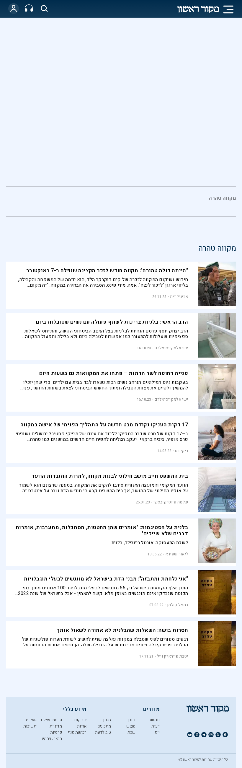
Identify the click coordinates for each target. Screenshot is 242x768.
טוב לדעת (103, 732)
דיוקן (131, 720)
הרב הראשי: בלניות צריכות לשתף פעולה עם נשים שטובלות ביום (112, 322)
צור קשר (79, 720)
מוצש (130, 726)
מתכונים (104, 726)
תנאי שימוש (52, 739)
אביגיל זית (179, 296)
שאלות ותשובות (30, 723)
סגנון (107, 720)
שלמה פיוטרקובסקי (170, 502)
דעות (155, 726)
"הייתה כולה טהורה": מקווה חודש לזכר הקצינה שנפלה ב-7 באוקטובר (107, 271)
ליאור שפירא (176, 554)
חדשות (154, 720)
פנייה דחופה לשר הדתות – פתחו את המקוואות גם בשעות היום (113, 373)
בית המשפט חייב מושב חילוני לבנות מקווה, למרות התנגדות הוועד (110, 476)
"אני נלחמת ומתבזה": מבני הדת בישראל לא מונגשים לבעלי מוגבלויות (106, 579)
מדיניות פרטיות (56, 729)
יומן (156, 732)
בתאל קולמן (177, 605)
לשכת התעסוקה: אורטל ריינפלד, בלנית (150, 543)
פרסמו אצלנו (51, 720)
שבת (131, 732)
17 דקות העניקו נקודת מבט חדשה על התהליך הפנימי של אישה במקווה (104, 425)
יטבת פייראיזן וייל (172, 656)
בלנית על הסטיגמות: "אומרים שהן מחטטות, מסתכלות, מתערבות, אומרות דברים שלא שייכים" (101, 531)
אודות (81, 726)
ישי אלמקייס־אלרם (171, 348)
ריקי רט (181, 451)
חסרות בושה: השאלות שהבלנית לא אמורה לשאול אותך (122, 630)
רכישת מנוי (77, 732)
